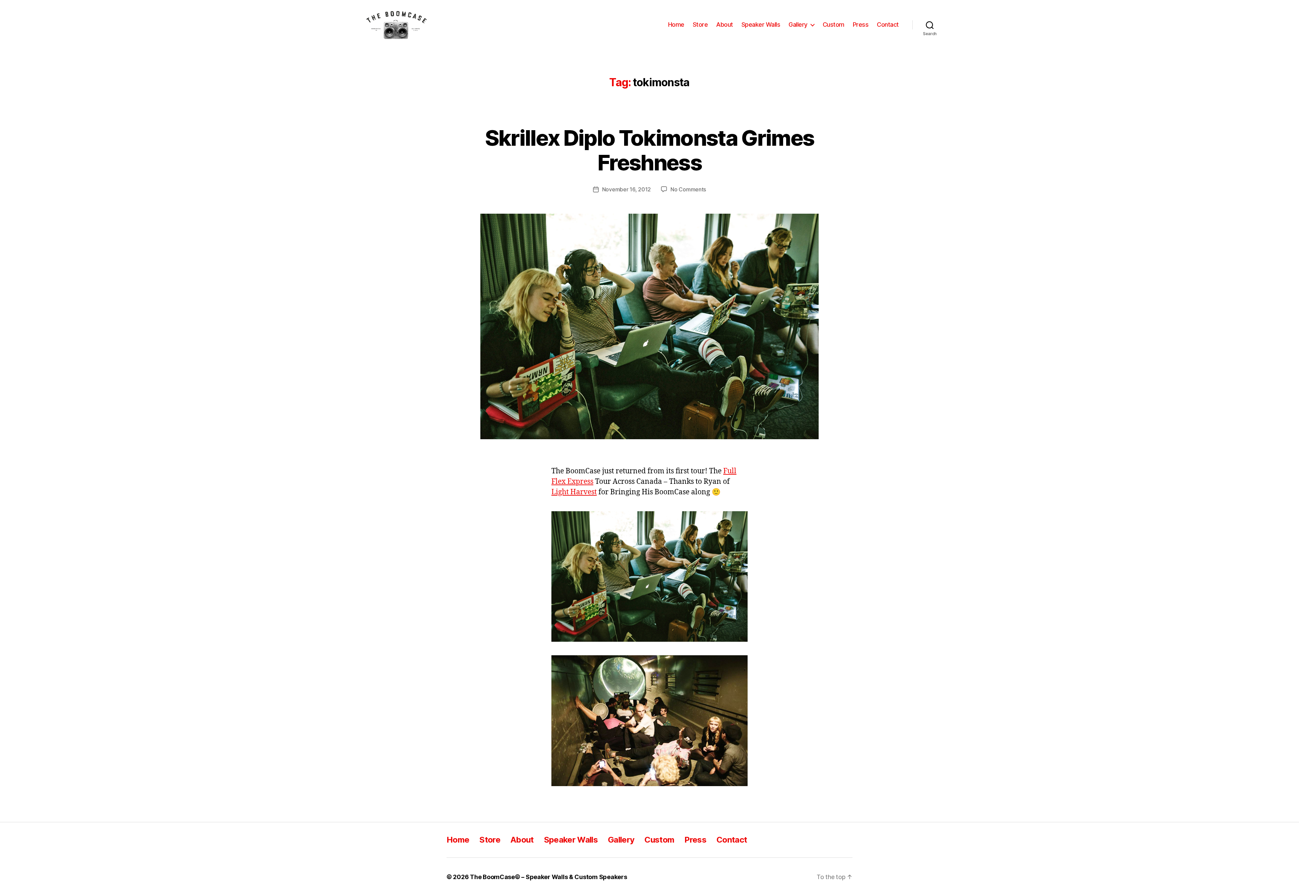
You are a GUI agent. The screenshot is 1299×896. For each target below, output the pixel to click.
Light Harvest (574, 492)
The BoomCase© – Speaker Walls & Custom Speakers (548, 876)
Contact (888, 24)
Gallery (798, 24)
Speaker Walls (761, 24)
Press (861, 24)
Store (700, 24)
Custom (833, 24)
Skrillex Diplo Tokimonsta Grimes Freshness (649, 150)
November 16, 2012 (626, 189)
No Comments (688, 189)
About (724, 24)
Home (676, 24)
